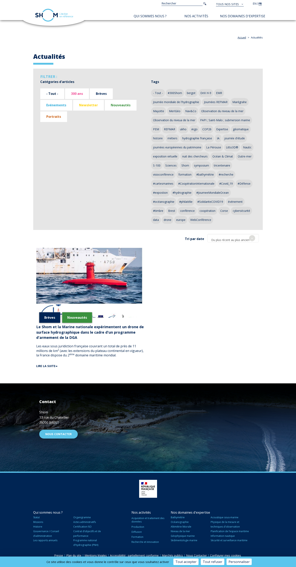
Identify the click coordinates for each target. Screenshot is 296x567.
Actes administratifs (84, 522)
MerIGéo (174, 111)
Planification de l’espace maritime (230, 531)
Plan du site (73, 555)
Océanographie (180, 522)
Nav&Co (190, 111)
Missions (38, 522)
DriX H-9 (205, 93)
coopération (207, 211)
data (156, 220)
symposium (201, 165)
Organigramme (82, 517)
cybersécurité (241, 211)
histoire (158, 138)
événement (235, 202)
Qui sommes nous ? (150, 16)
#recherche (226, 174)
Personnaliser (239, 562)
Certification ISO (82, 526)
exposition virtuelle (165, 156)
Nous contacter (58, 434)
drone (167, 220)
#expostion (160, 193)
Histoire (37, 526)
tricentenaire (222, 165)
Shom (185, 165)
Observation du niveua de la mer (174, 120)
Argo (194, 129)
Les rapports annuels (45, 540)
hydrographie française (197, 138)
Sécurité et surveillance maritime (229, 540)
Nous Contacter (196, 555)
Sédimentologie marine (184, 540)
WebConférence (200, 220)
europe (180, 220)
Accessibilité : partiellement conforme (134, 555)
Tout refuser (212, 562)
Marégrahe (239, 102)
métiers (172, 138)
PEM (156, 129)
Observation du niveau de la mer (222, 111)
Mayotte (158, 111)
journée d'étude (234, 138)
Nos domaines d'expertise (242, 16)
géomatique (241, 129)
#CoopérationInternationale (196, 183)
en (255, 3)
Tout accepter (186, 562)
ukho (183, 129)
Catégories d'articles (57, 82)
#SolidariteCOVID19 (210, 202)
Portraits (53, 116)
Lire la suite (45, 366)
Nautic (247, 147)
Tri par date (194, 239)
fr (260, 3)
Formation (137, 537)
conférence (187, 211)
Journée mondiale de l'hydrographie (176, 102)
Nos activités (196, 16)
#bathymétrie (205, 174)
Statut (36, 517)
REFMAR (169, 129)
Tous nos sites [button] (228, 4)
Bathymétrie (178, 517)
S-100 (156, 165)
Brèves (101, 93)
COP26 (206, 129)
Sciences (171, 165)
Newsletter (88, 105)
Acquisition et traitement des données (147, 519)
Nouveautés (120, 105)
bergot (191, 93)
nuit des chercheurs (195, 156)
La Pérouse (213, 147)
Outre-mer (244, 156)
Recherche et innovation (145, 542)
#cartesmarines (163, 183)
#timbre (158, 211)
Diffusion (136, 532)
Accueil (242, 37)
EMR (219, 93)
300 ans (77, 93)
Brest (171, 211)
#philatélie (186, 202)
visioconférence (163, 174)
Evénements (56, 105)
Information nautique (223, 536)
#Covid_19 (226, 183)
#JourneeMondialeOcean (212, 193)
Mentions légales (96, 555)
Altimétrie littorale (181, 526)
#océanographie (163, 202)
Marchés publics (172, 555)
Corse (224, 211)
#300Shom (175, 93)
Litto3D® (232, 147)
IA (218, 138)
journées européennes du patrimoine (177, 147)
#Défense (244, 183)
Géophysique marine (183, 536)
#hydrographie (182, 193)
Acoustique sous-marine (224, 517)
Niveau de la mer (180, 531)
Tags (155, 82)
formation (184, 174)
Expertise (222, 129)
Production (137, 527)
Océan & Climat (222, 156)
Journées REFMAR (216, 102)
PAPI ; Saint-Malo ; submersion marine (225, 120)
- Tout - (52, 93)
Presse (58, 555)
